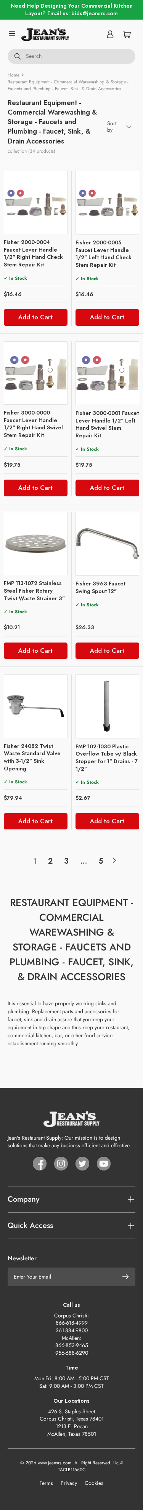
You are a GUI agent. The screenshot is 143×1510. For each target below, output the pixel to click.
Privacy (69, 1483)
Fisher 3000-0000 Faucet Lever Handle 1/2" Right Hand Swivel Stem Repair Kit (33, 424)
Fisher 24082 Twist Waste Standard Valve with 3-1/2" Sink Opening (32, 757)
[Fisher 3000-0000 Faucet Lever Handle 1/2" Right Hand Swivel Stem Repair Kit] (35, 373)
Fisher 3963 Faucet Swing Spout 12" (100, 587)
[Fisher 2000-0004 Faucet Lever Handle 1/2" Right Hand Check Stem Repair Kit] (35, 202)
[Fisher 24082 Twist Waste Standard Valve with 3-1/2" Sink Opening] (35, 706)
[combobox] (71, 56)
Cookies (94, 1483)
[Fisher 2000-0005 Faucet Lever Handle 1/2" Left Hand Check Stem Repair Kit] (107, 202)
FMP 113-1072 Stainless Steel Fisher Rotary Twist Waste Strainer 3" (34, 590)
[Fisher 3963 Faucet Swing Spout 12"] (107, 544)
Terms (46, 1483)
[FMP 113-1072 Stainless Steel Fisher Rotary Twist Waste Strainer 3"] (35, 543)
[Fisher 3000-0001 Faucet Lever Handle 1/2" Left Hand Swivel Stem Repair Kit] (107, 373)
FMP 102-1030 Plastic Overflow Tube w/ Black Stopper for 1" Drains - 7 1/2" (107, 758)
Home (13, 75)
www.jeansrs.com (54, 1462)
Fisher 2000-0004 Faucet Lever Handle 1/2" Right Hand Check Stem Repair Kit (33, 253)
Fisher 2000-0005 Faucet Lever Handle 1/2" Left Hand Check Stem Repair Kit (104, 254)
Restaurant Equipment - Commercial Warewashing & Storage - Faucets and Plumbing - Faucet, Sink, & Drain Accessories (68, 85)
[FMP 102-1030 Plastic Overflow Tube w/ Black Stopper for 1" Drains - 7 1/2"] (107, 706)
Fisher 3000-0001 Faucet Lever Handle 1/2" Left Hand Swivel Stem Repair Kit (107, 424)
